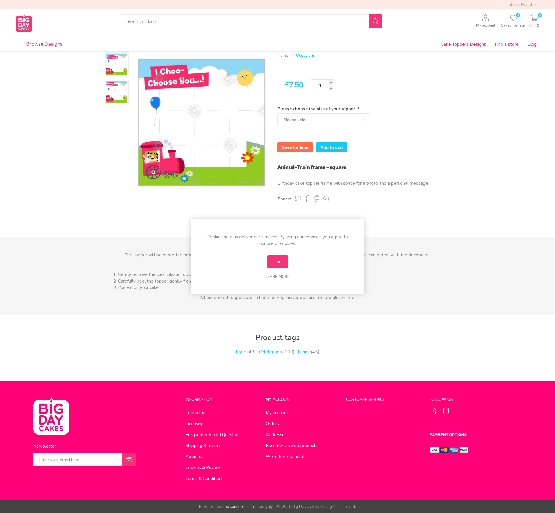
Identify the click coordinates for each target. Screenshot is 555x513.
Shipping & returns (203, 446)
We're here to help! (285, 457)
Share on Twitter (298, 198)
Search (375, 21)
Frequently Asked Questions (214, 435)
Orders (272, 424)
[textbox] (245, 21)
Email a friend (326, 199)
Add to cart (331, 147)
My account (485, 25)
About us (195, 457)
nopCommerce (235, 506)
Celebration (270, 352)
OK (278, 262)
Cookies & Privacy (203, 467)
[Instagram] (446, 411)
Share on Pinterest (317, 198)
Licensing (195, 424)
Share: (284, 199)
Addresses (276, 435)
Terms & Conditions (204, 478)
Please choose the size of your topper (317, 109)
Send (129, 459)
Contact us (196, 413)
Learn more (277, 276)
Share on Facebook (307, 198)
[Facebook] (435, 411)
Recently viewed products (292, 446)
